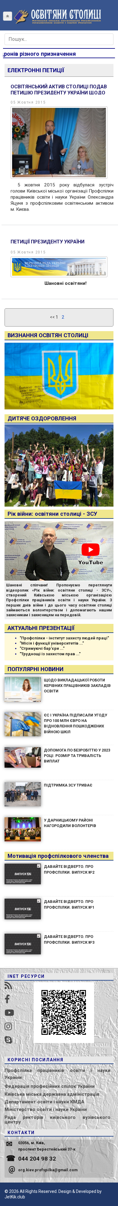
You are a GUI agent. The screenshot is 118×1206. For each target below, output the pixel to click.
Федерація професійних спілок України (50, 1086)
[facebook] (7, 999)
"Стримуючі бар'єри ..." (42, 648)
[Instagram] (8, 1027)
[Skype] (8, 1040)
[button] (7, 16)
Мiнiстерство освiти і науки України (46, 1109)
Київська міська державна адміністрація (52, 1094)
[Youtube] (9, 1013)
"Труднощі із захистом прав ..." (50, 654)
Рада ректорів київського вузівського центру (57, 1120)
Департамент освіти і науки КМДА (44, 1102)
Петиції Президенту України (47, 242)
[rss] (8, 986)
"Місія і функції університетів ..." (52, 643)
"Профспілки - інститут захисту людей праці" (64, 638)
